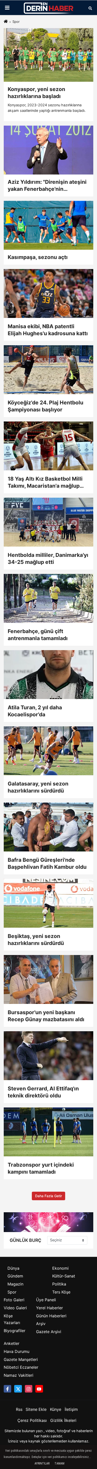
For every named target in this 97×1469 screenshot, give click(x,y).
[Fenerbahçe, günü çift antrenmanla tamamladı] (48, 598)
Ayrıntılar (42, 1463)
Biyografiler (14, 1330)
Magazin (15, 1283)
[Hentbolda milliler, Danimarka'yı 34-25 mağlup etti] (48, 522)
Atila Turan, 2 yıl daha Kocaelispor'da (35, 711)
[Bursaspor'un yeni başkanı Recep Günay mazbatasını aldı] (48, 979)
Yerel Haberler (49, 1307)
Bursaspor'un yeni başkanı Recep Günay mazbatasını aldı (46, 1015)
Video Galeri (15, 1307)
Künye (55, 1409)
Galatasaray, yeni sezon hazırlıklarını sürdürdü (38, 787)
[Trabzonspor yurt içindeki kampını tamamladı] (48, 1131)
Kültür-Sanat (63, 1275)
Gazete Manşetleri (21, 1359)
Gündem (15, 1275)
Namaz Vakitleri (18, 1375)
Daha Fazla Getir (48, 1196)
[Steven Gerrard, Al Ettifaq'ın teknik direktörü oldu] (48, 1055)
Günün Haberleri (51, 1315)
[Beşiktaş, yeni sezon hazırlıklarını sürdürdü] (48, 903)
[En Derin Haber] (48, 8)
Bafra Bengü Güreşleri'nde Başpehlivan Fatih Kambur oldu (47, 863)
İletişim (71, 1409)
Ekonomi (60, 1268)
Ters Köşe (61, 1291)
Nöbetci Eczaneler (21, 1367)
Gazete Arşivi (48, 1331)
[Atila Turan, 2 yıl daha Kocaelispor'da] (48, 674)
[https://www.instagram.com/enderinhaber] (28, 1389)
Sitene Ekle (36, 1409)
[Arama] (90, 8)
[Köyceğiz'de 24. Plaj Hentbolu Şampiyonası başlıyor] (48, 369)
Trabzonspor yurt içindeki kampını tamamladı (41, 1168)
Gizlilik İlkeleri (63, 1420)
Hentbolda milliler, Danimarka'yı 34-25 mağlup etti (48, 558)
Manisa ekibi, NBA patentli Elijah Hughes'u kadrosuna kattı (48, 329)
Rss (19, 1409)
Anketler (11, 1343)
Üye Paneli (46, 1299)
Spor (11, 1291)
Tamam (59, 1463)
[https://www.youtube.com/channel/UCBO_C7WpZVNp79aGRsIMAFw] (39, 1389)
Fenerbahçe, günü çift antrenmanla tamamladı (38, 634)
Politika (59, 1283)
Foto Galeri (14, 1299)
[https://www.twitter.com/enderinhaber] (18, 1389)
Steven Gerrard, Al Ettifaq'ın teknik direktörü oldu (43, 1092)
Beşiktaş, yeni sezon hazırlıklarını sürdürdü (36, 939)
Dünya (13, 1268)
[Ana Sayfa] (6, 22)
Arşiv (41, 1323)
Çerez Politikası (32, 1420)
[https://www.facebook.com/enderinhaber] (7, 1389)
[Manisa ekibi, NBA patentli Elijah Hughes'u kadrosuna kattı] (48, 293)
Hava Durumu (16, 1351)
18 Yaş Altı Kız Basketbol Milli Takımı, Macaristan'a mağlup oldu (45, 482)
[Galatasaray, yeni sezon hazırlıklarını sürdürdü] (48, 750)
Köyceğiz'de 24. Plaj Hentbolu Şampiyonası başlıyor (45, 406)
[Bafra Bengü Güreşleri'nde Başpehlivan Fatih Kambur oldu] (48, 827)
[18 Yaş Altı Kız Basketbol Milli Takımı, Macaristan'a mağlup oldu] (48, 445)
